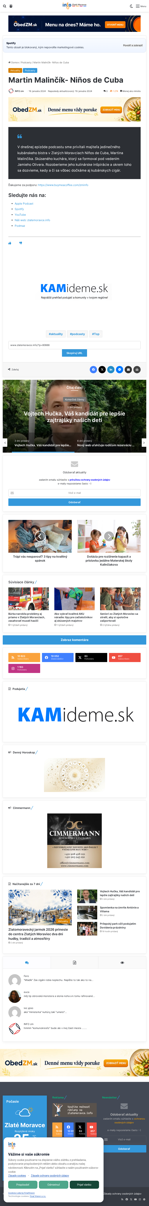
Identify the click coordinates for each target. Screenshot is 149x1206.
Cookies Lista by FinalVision (21, 1193)
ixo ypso (28, 1008)
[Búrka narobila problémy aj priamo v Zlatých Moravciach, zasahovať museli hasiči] (28, 598)
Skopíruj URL (74, 353)
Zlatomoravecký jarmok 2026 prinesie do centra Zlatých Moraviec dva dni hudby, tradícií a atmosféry (38, 934)
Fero (26, 976)
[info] (74, 6)
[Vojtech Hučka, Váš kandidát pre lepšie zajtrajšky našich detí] (87, 896)
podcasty (78, 334)
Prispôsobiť (22, 1184)
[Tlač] (137, 369)
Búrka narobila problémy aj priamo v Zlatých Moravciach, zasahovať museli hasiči (26, 617)
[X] (102, 369)
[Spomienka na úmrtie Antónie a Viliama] (87, 912)
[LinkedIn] (110, 369)
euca (26, 992)
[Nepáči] (20, 243)
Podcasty (26, 62)
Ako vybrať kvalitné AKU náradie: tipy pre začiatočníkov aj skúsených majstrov (73, 617)
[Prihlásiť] (11, 7)
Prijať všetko (84, 1184)
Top (96, 334)
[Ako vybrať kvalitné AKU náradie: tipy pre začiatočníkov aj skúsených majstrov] (74, 598)
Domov (15, 62)
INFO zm (19, 91)
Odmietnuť (53, 1184)
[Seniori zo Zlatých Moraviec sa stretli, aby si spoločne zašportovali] (120, 598)
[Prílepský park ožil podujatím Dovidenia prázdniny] (87, 929)
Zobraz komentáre (74, 640)
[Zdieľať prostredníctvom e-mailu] (128, 369)
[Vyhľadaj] (4, 7)
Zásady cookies (17, 1175)
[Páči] (9, 243)
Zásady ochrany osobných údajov (122, 1193)
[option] (74, 416)
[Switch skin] (131, 7)
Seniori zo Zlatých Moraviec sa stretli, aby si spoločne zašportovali (119, 617)
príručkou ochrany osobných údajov (89, 479)
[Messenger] (119, 369)
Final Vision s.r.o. (38, 1196)
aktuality (57, 334)
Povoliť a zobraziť (133, 45)
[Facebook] (93, 369)
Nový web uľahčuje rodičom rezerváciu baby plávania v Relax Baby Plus (74, 416)
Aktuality (15, 70)
